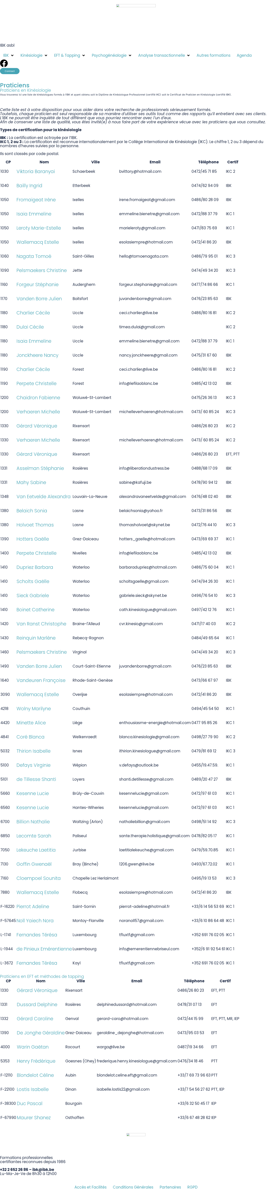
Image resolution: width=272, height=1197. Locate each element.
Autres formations (213, 55)
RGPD (192, 1187)
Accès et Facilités (90, 1187)
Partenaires (170, 1187)
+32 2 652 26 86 (14, 1169)
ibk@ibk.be (43, 1169)
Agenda (244, 55)
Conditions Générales (133, 1187)
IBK (6, 55)
